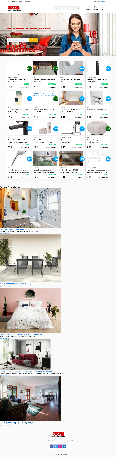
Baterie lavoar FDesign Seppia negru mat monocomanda (18, 141)
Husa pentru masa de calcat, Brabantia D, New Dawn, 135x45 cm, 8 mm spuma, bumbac (18, 111)
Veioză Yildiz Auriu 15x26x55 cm (70, 81)
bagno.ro (26, 144)
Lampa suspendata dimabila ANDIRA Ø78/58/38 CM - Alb (97, 171)
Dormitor (36, 77)
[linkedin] (106, 1)
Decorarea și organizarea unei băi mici (15, 229)
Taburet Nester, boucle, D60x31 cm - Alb (95, 141)
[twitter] (103, 1)
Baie (61, 77)
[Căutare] (78, 8)
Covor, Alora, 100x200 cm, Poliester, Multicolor (69, 111)
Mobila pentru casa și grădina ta (13, 283)
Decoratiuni (63, 167)
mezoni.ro (26, 114)
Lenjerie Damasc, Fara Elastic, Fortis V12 (44, 81)
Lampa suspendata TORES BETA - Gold (17, 81)
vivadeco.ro (52, 84)
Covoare (62, 107)
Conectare (96, 1)
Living (35, 107)
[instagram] (104, 1)
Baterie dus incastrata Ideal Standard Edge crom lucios (96, 111)
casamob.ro (104, 144)
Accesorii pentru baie (65, 137)
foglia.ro (105, 114)
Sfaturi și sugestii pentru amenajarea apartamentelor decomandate (27, 371)
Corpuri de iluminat (12, 77)
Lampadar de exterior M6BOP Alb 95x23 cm (97, 81)
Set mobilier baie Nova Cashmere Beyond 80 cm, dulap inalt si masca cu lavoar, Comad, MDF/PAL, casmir (43, 141)
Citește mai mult (5, 233)
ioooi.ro (27, 84)
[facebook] (101, 1)
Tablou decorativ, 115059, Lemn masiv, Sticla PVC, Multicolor (69, 171)
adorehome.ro (51, 114)
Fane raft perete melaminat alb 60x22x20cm (44, 111)
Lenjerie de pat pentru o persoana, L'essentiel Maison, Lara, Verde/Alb (44, 171)
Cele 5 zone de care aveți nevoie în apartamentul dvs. (21, 334)
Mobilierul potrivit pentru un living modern (16, 422)
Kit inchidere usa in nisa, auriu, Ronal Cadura (71, 141)
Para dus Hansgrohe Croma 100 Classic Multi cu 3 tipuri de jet (18, 171)
